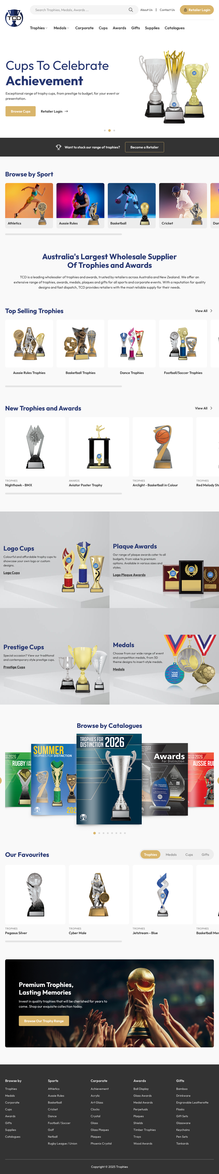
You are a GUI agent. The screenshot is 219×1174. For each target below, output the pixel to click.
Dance (52, 1116)
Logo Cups (11, 572)
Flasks (180, 1109)
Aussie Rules (56, 1096)
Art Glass (97, 1102)
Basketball (55, 1102)
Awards (119, 27)
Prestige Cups (14, 667)
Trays (137, 1137)
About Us (146, 9)
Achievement (100, 1089)
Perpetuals (140, 1109)
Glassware (183, 1123)
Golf (51, 1130)
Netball (53, 1137)
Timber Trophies (144, 1130)
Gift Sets (182, 1116)
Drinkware (183, 1096)
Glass (94, 1123)
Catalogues (175, 27)
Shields (138, 1123)
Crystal (95, 1116)
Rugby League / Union (62, 1143)
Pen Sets (182, 1137)
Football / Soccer (59, 1123)
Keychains (183, 1130)
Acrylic (95, 1096)
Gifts (135, 27)
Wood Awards (142, 1143)
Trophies (150, 854)
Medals (118, 669)
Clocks (95, 1109)
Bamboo (182, 1089)
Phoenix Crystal (101, 1143)
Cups (103, 27)
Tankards (182, 1143)
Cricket (53, 1109)
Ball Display (141, 1089)
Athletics (53, 1089)
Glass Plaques (100, 1130)
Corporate (84, 27)
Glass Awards (142, 1096)
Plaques (96, 1137)
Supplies (152, 27)
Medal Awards (143, 1102)
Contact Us (167, 9)
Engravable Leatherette (192, 1102)
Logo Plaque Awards (129, 575)
